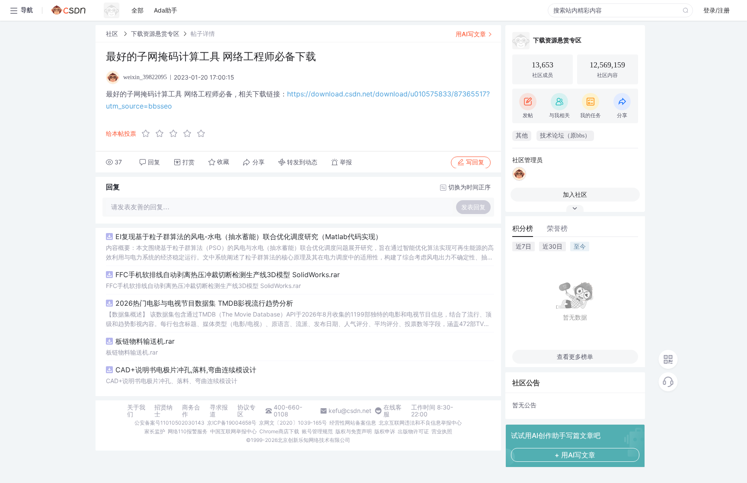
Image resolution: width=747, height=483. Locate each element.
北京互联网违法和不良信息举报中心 (420, 422)
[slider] (176, 133)
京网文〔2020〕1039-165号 (293, 422)
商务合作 (191, 411)
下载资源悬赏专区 (155, 33)
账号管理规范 (317, 431)
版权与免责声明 (353, 431)
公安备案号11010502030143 (169, 422)
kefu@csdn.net (350, 410)
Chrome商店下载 (279, 431)
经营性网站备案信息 (352, 422)
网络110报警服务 (188, 431)
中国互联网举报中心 (233, 431)
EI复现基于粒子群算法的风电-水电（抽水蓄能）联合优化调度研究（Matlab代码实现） (248, 236)
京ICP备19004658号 (231, 422)
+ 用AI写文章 (575, 455)
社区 (113, 33)
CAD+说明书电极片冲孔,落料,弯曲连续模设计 (185, 369)
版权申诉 (384, 431)
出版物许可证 (413, 431)
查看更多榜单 (575, 356)
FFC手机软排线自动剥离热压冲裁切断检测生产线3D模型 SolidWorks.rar (227, 274)
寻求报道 (219, 411)
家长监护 (154, 431)
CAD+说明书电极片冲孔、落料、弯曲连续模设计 (171, 380)
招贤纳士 (163, 411)
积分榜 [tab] (522, 228)
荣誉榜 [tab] (557, 228)
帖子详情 (203, 33)
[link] (113, 33)
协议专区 (246, 411)
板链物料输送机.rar (145, 341)
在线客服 (392, 411)
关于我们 (136, 411)
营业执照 (441, 431)
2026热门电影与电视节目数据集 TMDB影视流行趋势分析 (204, 303)
